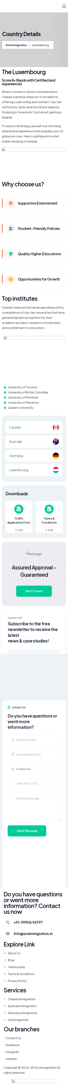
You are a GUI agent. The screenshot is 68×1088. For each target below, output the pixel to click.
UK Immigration (18, 1020)
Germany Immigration (22, 1013)
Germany (16, 456)
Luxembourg (18, 470)
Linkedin (11, 1059)
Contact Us (13, 1038)
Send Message (27, 831)
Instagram (12, 1052)
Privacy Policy (17, 981)
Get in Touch (34, 591)
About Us (14, 953)
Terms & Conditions (21, 974)
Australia (15, 441)
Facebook (12, 1045)
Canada (15, 427)
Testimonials (16, 967)
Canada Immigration (21, 999)
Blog (11, 960)
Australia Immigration (22, 1006)
